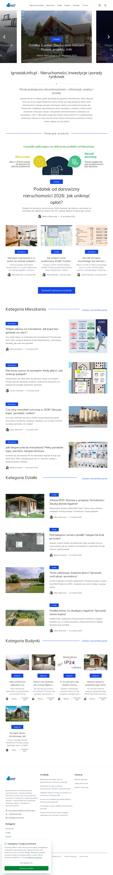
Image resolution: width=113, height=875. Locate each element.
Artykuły (44, 774)
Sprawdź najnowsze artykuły (56, 290)
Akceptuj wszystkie (26, 868)
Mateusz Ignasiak (81, 779)
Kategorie (10, 824)
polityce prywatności (34, 857)
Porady (85, 5)
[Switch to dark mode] (105, 5)
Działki (59, 5)
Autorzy (78, 774)
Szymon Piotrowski (81, 787)
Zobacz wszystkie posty (94, 310)
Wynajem (76, 5)
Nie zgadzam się (26, 863)
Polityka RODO (56, 856)
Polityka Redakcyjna (70, 856)
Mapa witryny (84, 856)
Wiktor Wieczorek (81, 783)
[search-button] (99, 5)
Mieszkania (50, 5)
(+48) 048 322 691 (15, 814)
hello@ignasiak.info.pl (16, 818)
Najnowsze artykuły (37, 5)
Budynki (67, 5)
